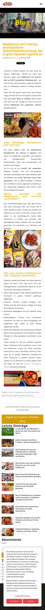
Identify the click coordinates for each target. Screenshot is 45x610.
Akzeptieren (14, 601)
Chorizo (11, 392)
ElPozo (15, 58)
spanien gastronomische (23, 395)
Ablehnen (31, 601)
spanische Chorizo (22, 392)
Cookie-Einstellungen (22, 596)
